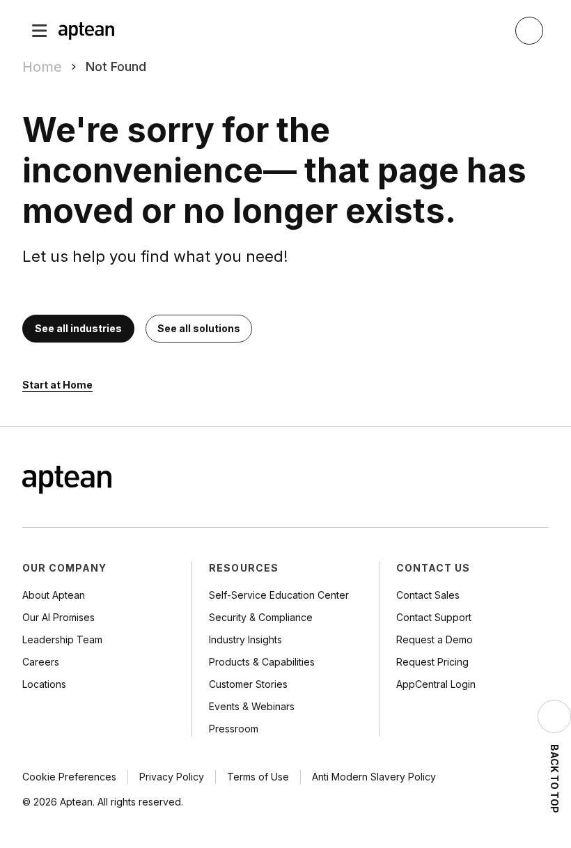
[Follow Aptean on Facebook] (456, 481)
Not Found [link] (116, 66)
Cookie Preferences (69, 777)
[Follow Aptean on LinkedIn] (512, 481)
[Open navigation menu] (39, 31)
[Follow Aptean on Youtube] (540, 481)
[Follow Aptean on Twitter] (484, 481)
